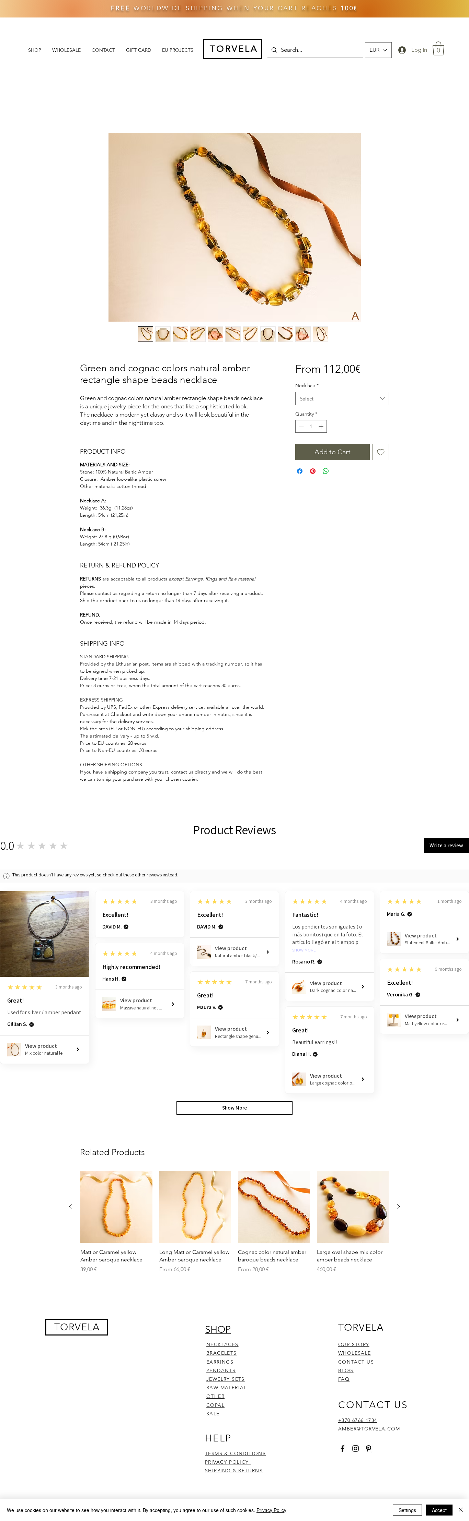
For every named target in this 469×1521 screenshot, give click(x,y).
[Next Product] (398, 974)
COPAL (215, 1173)
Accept (439, 1510)
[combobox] (342, 398)
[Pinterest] (368, 1216)
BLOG (346, 1138)
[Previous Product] (70, 974)
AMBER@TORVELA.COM (369, 1197)
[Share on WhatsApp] (326, 471)
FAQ (344, 1147)
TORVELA (77, 1095)
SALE (213, 1181)
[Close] (461, 1510)
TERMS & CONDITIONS (235, 1221)
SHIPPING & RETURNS (234, 1238)
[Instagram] (355, 1216)
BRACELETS (221, 1121)
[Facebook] (342, 1216)
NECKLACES (222, 1112)
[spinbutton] (311, 426)
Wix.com (295, 1274)
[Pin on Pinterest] (313, 471)
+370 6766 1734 (357, 1188)
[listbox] (378, 50)
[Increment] (321, 426)
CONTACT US (356, 1129)
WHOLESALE (354, 1121)
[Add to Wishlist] (381, 452)
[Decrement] (300, 426)
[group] (234, 993)
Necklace (307, 385)
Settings (407, 1510)
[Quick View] (116, 975)
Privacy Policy (271, 1510)
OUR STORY (353, 1112)
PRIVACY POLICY (228, 1230)
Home (87, 108)
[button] (378, 50)
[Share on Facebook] (300, 471)
